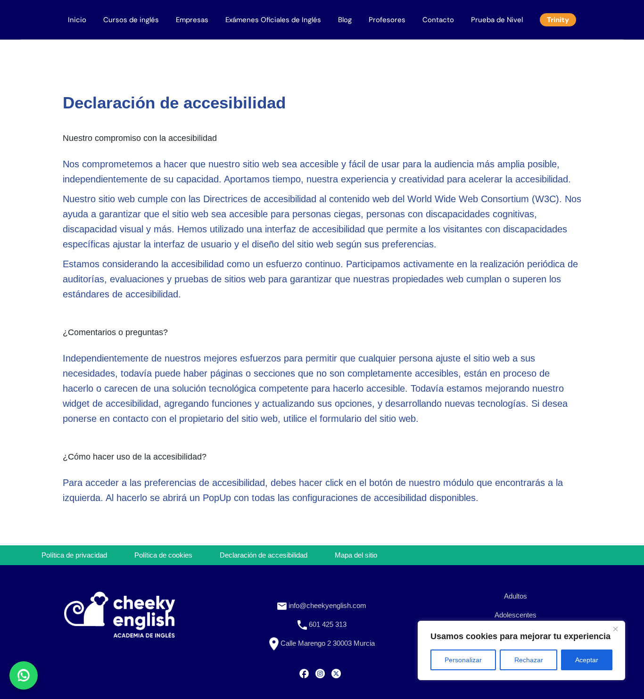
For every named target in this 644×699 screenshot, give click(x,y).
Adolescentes (516, 615)
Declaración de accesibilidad (263, 555)
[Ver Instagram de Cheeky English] (320, 672)
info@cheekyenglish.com (326, 605)
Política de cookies (163, 555)
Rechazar (528, 660)
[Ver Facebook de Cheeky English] (304, 672)
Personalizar (463, 660)
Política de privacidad (74, 555)
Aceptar (586, 660)
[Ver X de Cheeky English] (336, 672)
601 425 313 (327, 624)
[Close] (615, 628)
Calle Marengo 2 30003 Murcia (327, 643)
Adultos (515, 596)
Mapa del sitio (356, 555)
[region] (521, 650)
